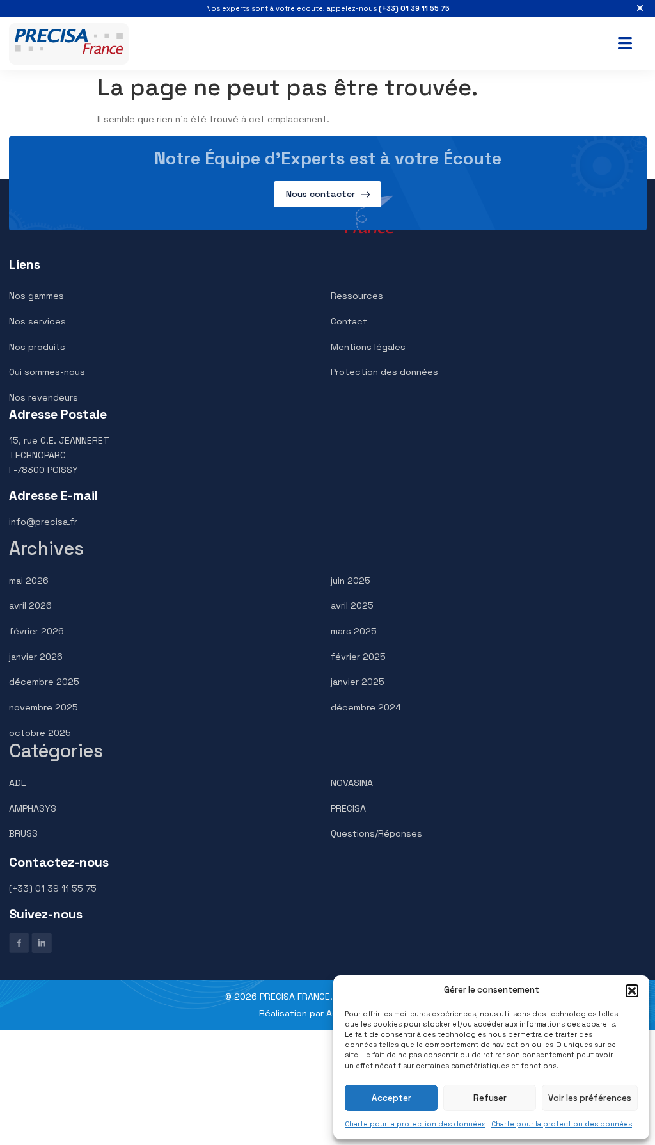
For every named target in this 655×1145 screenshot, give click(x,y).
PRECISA (348, 808)
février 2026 (36, 631)
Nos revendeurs (43, 397)
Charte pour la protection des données (415, 1123)
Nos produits (37, 347)
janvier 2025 (357, 681)
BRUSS (23, 833)
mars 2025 (354, 631)
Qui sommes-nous (47, 372)
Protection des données (384, 372)
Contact (349, 321)
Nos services (37, 321)
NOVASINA (352, 783)
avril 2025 (352, 605)
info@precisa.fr (43, 521)
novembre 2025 (43, 707)
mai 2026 (29, 580)
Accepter (391, 1098)
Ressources (357, 295)
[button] (632, 991)
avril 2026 (30, 605)
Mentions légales (368, 347)
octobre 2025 (40, 733)
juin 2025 (350, 580)
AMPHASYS (32, 808)
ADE (17, 783)
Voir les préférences (589, 1098)
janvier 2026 (36, 656)
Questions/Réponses (376, 833)
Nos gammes (36, 295)
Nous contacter (320, 194)
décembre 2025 (44, 681)
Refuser (490, 1098)
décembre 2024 (366, 707)
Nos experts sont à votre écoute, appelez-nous (328, 8)
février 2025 (358, 656)
